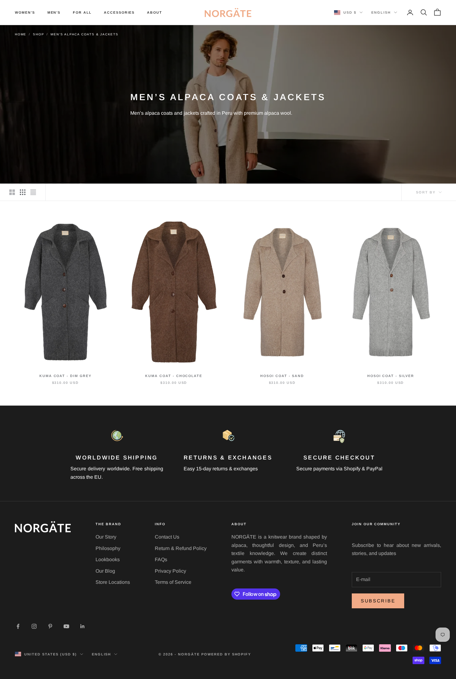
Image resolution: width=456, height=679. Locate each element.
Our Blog (105, 571)
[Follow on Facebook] (18, 626)
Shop (38, 34)
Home (20, 34)
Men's (54, 12)
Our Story (106, 536)
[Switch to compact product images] (33, 192)
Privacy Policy (170, 571)
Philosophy (108, 548)
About (154, 12)
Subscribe (378, 600)
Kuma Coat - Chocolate (173, 376)
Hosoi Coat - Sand (282, 376)
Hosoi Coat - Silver (390, 376)
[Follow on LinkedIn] (82, 626)
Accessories (119, 12)
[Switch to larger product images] (12, 192)
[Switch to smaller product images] (22, 192)
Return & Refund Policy (181, 548)
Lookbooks (108, 559)
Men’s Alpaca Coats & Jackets (84, 34)
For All (82, 12)
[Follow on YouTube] (66, 626)
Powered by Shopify (226, 654)
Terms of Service (173, 582)
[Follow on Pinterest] (50, 626)
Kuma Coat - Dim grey (65, 376)
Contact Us (167, 536)
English (381, 12)
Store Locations (113, 582)
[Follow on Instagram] (34, 626)
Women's (25, 12)
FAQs (161, 559)
